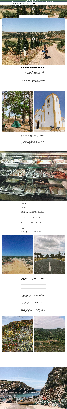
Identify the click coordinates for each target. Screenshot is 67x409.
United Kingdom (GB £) (51, 1)
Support (26, 1)
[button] (13, 3)
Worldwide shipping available (16, 1)
